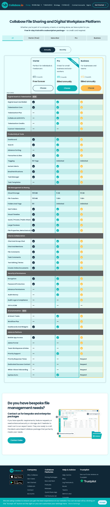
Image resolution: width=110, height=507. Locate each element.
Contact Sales (17, 440)
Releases (48, 488)
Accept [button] (102, 502)
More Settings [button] (74, 503)
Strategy (57, 5)
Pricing (28, 5)
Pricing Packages (51, 477)
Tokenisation (47, 5)
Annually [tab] (47, 50)
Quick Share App (51, 492)
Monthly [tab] (63, 50)
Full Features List (51, 496)
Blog (64, 479)
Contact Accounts (78, 5)
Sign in (88, 5)
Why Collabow (32, 475)
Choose (43, 88)
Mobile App (36, 5)
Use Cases (31, 479)
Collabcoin (65, 5)
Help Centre (66, 475)
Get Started (99, 5)
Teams (65, 490)
